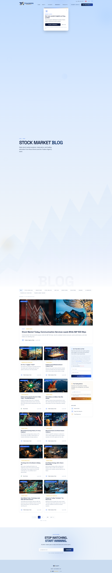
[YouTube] (86, 1)
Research (57, 4)
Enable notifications (52, 24)
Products (65, 4)
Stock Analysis (48, 290)
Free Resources (76, 414)
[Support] (92, 1)
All (21, 290)
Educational (73, 290)
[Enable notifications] (89, 1)
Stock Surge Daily (29, 290)
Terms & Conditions (79, 361)
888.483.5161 (80, 1)
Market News (65, 290)
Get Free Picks (86, 4)
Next (51, 517)
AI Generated (88, 290)
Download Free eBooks (81, 398)
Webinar (81, 290)
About (43, 4)
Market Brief (39, 290)
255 (47, 517)
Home (39, 4)
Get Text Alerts (80, 376)
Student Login (74, 4)
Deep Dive (57, 290)
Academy (50, 4)
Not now (64, 24)
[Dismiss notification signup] (67, 10)
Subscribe (68, 549)
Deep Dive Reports (77, 411)
